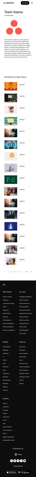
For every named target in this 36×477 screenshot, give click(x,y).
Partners (21, 380)
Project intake (22, 326)
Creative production (24, 303)
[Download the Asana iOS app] (11, 472)
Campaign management (25, 296)
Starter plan (6, 310)
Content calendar (23, 300)
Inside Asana (6, 416)
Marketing (5, 350)
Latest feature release (8, 303)
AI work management (8, 323)
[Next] (31, 271)
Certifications (22, 356)
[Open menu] (32, 3)
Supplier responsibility (8, 436)
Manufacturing (6, 380)
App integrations (7, 320)
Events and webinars (24, 366)
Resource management (9, 330)
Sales (4, 363)
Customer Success (24, 373)
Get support (22, 350)
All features (6, 300)
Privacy (5, 433)
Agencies (5, 386)
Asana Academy (23, 353)
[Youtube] (24, 460)
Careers (5, 413)
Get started (25, 2)
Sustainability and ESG (8, 440)
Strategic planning (24, 323)
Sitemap (21, 383)
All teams (5, 390)
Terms (15, 466)
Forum (21, 360)
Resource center (23, 363)
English (20, 454)
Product (5, 360)
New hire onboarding (24, 310)
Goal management (24, 306)
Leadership (6, 406)
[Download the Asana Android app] (24, 472)
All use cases (22, 333)
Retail (4, 370)
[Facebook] (21, 460)
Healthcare (5, 366)
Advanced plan (7, 313)
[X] (11, 460)
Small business (6, 346)
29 (26, 271)
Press (4, 423)
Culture (5, 420)
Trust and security (7, 430)
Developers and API (24, 376)
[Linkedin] (14, 460)
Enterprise (5, 316)
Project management (8, 326)
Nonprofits (5, 383)
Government (6, 373)
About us (5, 403)
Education (5, 376)
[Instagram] (18, 460)
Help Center (22, 346)
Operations (6, 353)
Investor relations (7, 426)
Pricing (4, 306)
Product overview (7, 296)
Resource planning (24, 320)
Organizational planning (25, 313)
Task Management (24, 330)
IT (3, 356)
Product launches (23, 316)
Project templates (23, 370)
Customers (5, 410)
